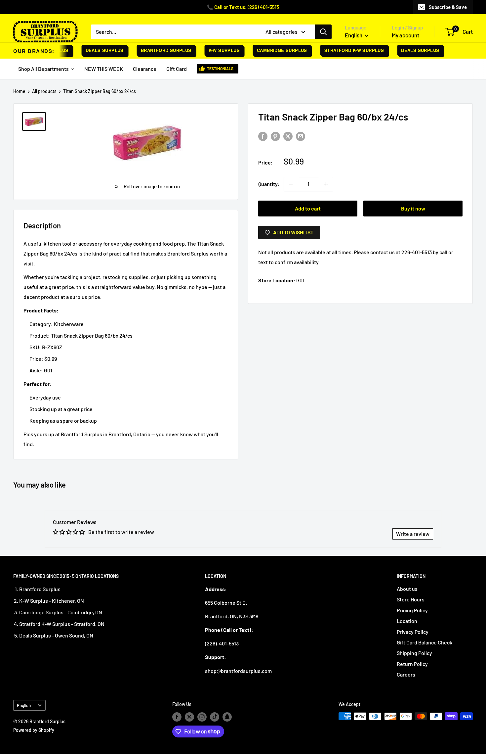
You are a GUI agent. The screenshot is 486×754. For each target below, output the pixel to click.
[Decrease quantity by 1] (291, 184)
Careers (406, 674)
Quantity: (269, 184)
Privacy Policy (412, 632)
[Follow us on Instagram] (202, 717)
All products (44, 91)
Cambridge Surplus (276, 50)
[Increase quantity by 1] (326, 184)
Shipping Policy (414, 653)
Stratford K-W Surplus (348, 50)
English (24, 705)
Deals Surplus (99, 50)
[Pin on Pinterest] (275, 136)
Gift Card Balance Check (424, 642)
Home (19, 91)
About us (407, 589)
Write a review (412, 534)
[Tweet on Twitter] (288, 136)
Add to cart (308, 208)
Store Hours (411, 599)
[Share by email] (300, 136)
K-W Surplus (218, 50)
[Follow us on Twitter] (189, 717)
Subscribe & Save (448, 7)
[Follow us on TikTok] (214, 717)
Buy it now (413, 208)
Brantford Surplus (160, 50)
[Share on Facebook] (262, 136)
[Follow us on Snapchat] (227, 717)
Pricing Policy (412, 610)
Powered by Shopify (33, 730)
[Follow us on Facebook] (177, 717)
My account (405, 35)
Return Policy (412, 664)
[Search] (323, 31)
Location (407, 621)
